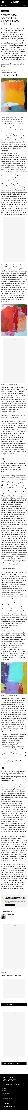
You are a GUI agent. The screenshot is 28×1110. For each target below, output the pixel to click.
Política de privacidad (7, 1098)
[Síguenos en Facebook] (2, 1106)
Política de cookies (6, 1093)
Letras (5, 11)
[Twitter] (5, 75)
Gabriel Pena (5, 70)
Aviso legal (4, 1095)
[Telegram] (14, 75)
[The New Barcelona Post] (8, 1079)
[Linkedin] (8, 75)
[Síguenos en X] (4, 1106)
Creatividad (9, 976)
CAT (24, 5)
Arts (15, 976)
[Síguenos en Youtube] (12, 1106)
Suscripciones (5, 1103)
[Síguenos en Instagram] (9, 1106)
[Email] (17, 75)
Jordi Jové (21, 698)
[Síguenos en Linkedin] (7, 1106)
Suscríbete (4, 5)
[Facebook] (2, 75)
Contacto (3, 1088)
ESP (26, 5)
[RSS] (14, 1106)
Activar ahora (9, 904)
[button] (3, 2)
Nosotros (4, 1090)
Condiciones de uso (6, 1100)
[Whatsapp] (11, 75)
